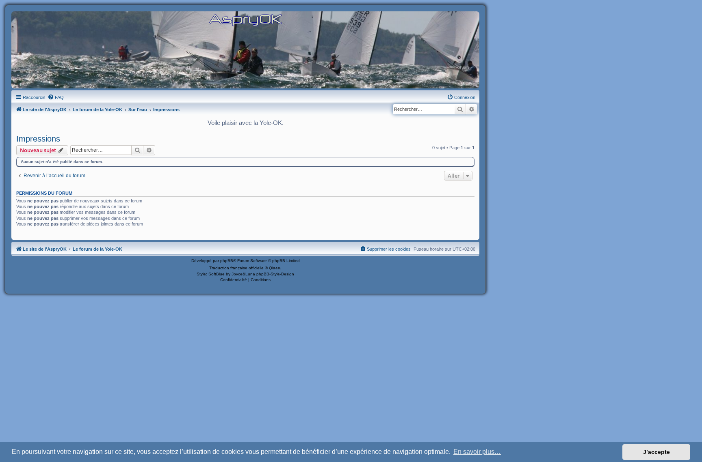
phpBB (226, 260)
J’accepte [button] (656, 452)
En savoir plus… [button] (477, 451)
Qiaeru (275, 268)
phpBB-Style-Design (275, 274)
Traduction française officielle (236, 268)
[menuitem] (56, 97)
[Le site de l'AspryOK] (245, 19)
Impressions (38, 138)
